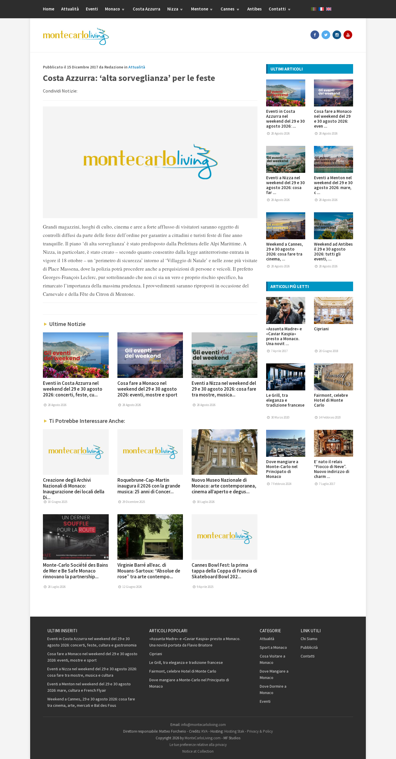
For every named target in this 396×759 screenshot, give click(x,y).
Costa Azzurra (146, 9)
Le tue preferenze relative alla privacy (198, 744)
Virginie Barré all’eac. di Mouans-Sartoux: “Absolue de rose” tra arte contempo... (148, 571)
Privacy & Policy (260, 731)
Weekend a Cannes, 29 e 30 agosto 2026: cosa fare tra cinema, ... (284, 251)
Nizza (173, 9)
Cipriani (321, 329)
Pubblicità (309, 647)
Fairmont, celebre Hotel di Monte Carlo (331, 400)
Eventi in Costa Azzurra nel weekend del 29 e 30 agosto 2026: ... (285, 118)
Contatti (278, 9)
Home (48, 9)
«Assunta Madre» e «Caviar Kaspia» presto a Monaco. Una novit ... (284, 336)
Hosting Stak (234, 731)
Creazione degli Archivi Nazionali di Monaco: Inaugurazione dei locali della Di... (73, 489)
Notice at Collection (198, 751)
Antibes (254, 9)
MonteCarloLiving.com (203, 738)
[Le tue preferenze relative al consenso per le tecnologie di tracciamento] (385, 748)
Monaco (113, 9)
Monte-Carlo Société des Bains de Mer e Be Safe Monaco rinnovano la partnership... (75, 571)
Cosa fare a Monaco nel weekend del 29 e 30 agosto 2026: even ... (333, 118)
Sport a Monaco (273, 647)
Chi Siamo (309, 638)
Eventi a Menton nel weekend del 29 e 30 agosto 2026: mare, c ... (333, 185)
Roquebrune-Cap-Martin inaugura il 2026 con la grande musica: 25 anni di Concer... (148, 486)
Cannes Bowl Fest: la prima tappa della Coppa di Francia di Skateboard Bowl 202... (224, 571)
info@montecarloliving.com (203, 724)
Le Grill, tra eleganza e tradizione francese (285, 400)
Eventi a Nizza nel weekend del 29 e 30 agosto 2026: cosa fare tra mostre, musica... (224, 389)
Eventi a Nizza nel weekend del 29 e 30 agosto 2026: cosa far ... (285, 185)
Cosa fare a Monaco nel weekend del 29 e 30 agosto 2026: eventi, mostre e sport (147, 389)
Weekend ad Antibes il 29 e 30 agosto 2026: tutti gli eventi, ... (333, 251)
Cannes (228, 9)
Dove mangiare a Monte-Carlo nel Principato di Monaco (282, 469)
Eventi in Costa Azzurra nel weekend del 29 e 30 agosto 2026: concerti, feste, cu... (72, 389)
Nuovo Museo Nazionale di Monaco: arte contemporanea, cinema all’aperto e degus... (224, 486)
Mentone (200, 9)
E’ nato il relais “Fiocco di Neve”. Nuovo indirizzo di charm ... (331, 469)
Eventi (92, 9)
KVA (204, 731)
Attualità (70, 9)
